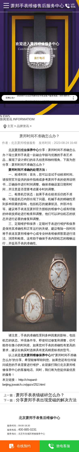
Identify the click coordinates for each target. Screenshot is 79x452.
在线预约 (24, 446)
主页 (10, 126)
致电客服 (63, 446)
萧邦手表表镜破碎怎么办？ (40, 395)
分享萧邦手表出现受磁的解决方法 (46, 400)
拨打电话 (39, 58)
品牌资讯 (23, 126)
